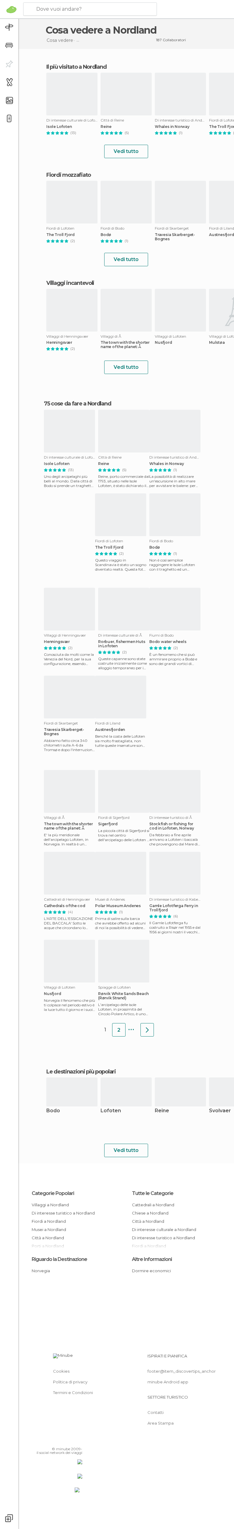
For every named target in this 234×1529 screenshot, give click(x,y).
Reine (106, 127)
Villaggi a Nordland (50, 1204)
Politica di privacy (70, 1381)
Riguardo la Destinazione (59, 1259)
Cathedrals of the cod (64, 906)
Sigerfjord (108, 824)
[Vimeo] (70, 1440)
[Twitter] (62, 1440)
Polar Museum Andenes (118, 906)
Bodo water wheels (167, 642)
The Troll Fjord (60, 235)
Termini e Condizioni (73, 1392)
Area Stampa (160, 1423)
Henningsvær (59, 342)
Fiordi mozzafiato (68, 175)
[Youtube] (78, 1440)
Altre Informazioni (152, 1259)
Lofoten (111, 1110)
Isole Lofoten (59, 127)
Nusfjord (163, 342)
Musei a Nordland (49, 1229)
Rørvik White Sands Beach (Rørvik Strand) (123, 996)
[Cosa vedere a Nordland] (147, 1030)
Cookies (61, 1371)
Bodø (106, 235)
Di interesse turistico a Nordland (63, 1213)
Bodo (53, 1110)
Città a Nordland (48, 1237)
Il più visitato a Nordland (76, 67)
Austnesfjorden (110, 730)
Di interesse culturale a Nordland (164, 1229)
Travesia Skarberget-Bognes (175, 237)
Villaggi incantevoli (70, 283)
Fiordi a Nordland (49, 1221)
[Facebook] (54, 1440)
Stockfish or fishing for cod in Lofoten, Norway (171, 826)
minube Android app (167, 1381)
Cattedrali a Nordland (153, 1204)
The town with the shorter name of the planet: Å (125, 344)
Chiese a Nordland (150, 1213)
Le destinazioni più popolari (81, 1071)
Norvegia (41, 1270)
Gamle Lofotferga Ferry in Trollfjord (173, 908)
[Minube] (11, 9)
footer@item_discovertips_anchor (181, 1371)
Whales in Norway (172, 127)
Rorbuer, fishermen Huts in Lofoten (121, 644)
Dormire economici (151, 1270)
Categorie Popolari (53, 1193)
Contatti (155, 1412)
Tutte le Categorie (152, 1193)
